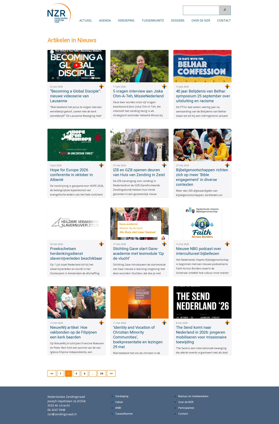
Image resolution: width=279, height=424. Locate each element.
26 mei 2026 (56, 244)
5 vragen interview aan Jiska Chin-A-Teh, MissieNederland (138, 93)
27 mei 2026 (119, 165)
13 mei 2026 (182, 244)
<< (51, 373)
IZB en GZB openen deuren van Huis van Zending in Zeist (139, 172)
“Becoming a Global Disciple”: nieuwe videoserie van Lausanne (75, 96)
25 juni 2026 (56, 86)
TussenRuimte (153, 20)
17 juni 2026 (119, 86)
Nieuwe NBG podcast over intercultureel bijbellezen (198, 251)
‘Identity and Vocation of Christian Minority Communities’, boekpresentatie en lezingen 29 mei (138, 337)
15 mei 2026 (119, 244)
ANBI (118, 407)
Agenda (105, 20)
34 (103, 373)
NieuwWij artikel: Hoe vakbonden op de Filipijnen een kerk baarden (73, 332)
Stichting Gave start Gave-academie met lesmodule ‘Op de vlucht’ (138, 253)
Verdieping (126, 20)
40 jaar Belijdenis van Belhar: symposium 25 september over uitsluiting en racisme (203, 96)
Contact (224, 20)
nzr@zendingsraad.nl (62, 414)
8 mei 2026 (182, 322)
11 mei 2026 (119, 322)
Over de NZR (200, 20)
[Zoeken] (225, 10)
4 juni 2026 (56, 165)
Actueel (85, 20)
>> (101, 86)
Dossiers (177, 20)
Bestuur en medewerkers (193, 396)
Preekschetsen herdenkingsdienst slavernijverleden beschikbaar (76, 253)
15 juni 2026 (182, 86)
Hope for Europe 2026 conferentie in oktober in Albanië (71, 175)
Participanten (186, 407)
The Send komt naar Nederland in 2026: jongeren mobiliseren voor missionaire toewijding (201, 334)
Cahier (119, 402)
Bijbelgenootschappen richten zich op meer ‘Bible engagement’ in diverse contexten (202, 177)
